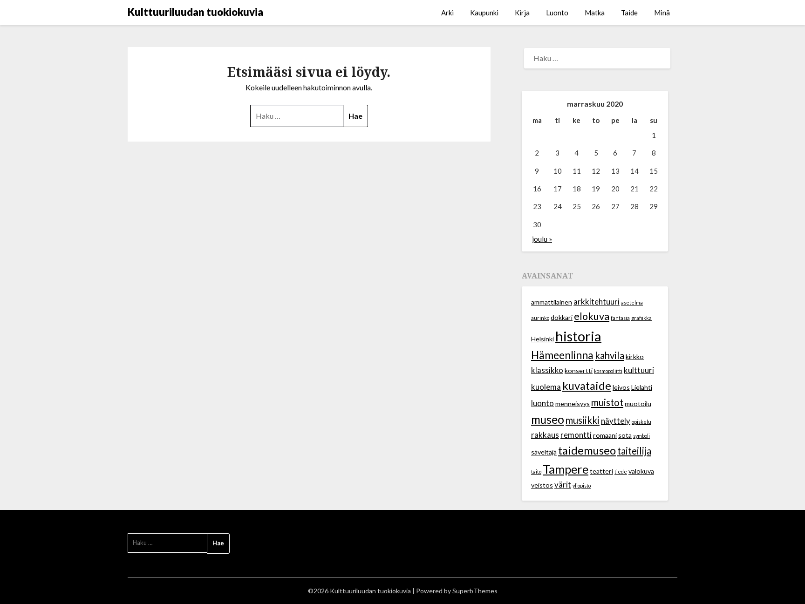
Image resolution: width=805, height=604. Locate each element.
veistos (542, 485)
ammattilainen (551, 302)
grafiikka (641, 318)
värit (562, 484)
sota (625, 435)
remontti (576, 435)
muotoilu (638, 403)
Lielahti (641, 387)
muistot (607, 402)
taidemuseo (587, 450)
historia (578, 336)
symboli (641, 436)
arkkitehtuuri (596, 301)
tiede (620, 471)
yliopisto (582, 485)
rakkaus (545, 435)
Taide (629, 12)
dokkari (562, 317)
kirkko (635, 356)
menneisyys (572, 403)
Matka (595, 12)
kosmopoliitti (608, 371)
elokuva (591, 316)
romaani (605, 435)
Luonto (557, 12)
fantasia (620, 318)
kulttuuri (639, 370)
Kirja (522, 12)
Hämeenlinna (562, 355)
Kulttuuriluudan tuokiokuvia (195, 12)
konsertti (579, 370)
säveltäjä (544, 452)
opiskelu (641, 422)
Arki (447, 12)
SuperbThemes (475, 591)
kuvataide (586, 385)
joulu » (542, 239)
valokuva (641, 471)
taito (536, 471)
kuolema (546, 387)
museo (547, 419)
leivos (621, 387)
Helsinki (542, 339)
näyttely (615, 421)
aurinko (540, 318)
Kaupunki (484, 12)
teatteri (601, 471)
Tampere (565, 469)
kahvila (609, 355)
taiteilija (634, 450)
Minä (662, 12)
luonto (542, 403)
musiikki (583, 420)
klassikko (547, 370)
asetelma (632, 302)
